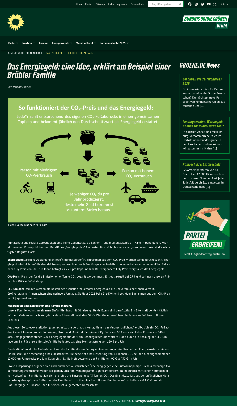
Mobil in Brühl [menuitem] (84, 43)
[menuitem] (79, 4)
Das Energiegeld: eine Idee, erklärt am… (70, 53)
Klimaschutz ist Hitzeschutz (202, 164)
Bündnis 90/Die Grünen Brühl (25, 53)
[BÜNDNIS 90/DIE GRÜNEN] (15, 22)
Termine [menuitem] (43, 43)
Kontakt (89, 4)
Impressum (122, 4)
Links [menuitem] (222, 4)
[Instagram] (196, 4)
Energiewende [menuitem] (60, 43)
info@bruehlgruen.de (149, 401)
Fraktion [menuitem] (27, 43)
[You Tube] (208, 4)
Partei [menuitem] (11, 43)
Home (79, 4)
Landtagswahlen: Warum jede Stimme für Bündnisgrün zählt (203, 124)
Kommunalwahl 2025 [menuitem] (113, 43)
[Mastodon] (202, 4)
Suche (111, 4)
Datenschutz (137, 4)
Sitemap (100, 4)
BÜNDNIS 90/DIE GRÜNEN (205, 19)
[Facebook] (190, 4)
